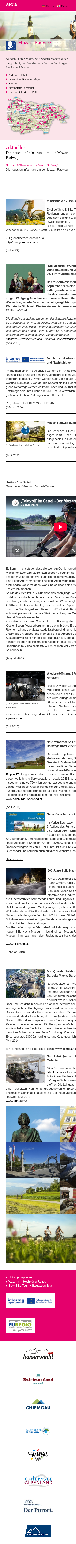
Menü (11, 4)
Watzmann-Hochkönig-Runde (27, 1281)
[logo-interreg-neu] (25, 359)
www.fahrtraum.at (17, 1100)
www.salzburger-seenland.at (24, 798)
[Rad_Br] (33, 1160)
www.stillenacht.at (17, 943)
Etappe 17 (12, 774)
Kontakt (13, 83)
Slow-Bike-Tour (18, 1285)
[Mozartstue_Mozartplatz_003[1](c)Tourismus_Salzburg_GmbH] (33, 1124)
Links (11, 1277)
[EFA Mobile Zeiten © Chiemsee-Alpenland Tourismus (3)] (25, 686)
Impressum (27, 1277)
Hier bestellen (14, 859)
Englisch (65, 6)
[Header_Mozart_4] (25, 278)
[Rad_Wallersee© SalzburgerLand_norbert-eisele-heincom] (25, 754)
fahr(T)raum (55, 1072)
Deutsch (50, 6)
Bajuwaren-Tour (42, 1285)
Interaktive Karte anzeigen (24, 79)
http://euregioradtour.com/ (22, 242)
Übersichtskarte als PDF (22, 92)
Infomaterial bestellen (21, 87)
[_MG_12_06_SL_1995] (33, 1196)
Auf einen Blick (18, 75)
